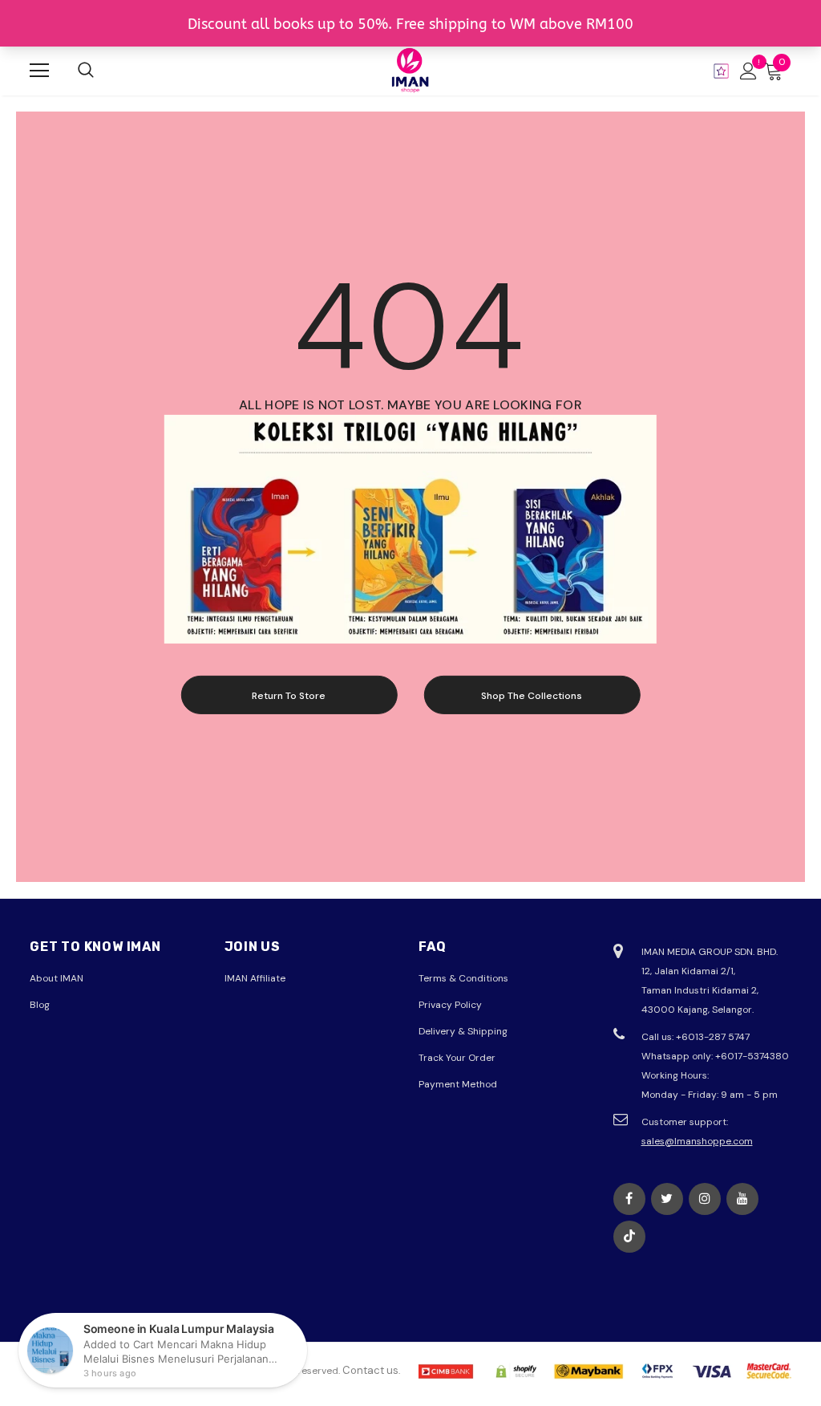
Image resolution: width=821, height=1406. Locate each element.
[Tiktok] (629, 1237)
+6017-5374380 (752, 1056)
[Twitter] (667, 1199)
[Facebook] (629, 1199)
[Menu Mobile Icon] (39, 70)
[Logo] (410, 69)
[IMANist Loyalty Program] (721, 71)
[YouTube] (742, 1199)
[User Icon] (748, 71)
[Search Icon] (86, 71)
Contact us (370, 1370)
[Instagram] (705, 1199)
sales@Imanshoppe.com (697, 1141)
